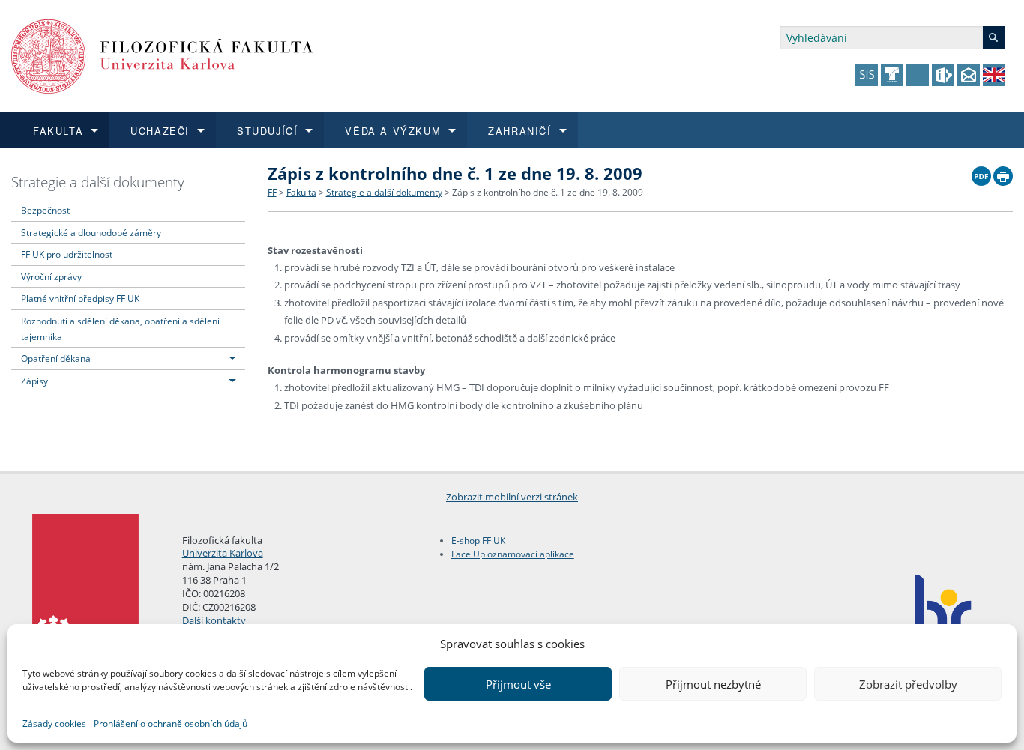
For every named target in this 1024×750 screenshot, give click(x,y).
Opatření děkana (56, 358)
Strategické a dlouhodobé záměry (91, 232)
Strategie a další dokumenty (97, 182)
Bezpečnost (45, 210)
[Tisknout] (1003, 172)
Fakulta (301, 192)
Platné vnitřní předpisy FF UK (80, 298)
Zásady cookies (54, 723)
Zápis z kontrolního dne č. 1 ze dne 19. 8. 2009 (547, 192)
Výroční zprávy (51, 276)
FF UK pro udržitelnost (66, 254)
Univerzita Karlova (222, 553)
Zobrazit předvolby (908, 684)
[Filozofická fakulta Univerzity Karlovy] (162, 55)
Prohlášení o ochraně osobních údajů (170, 723)
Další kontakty (214, 620)
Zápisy (34, 381)
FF (272, 192)
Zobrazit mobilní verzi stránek (512, 496)
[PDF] (981, 172)
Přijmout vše (518, 684)
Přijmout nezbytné (713, 684)
